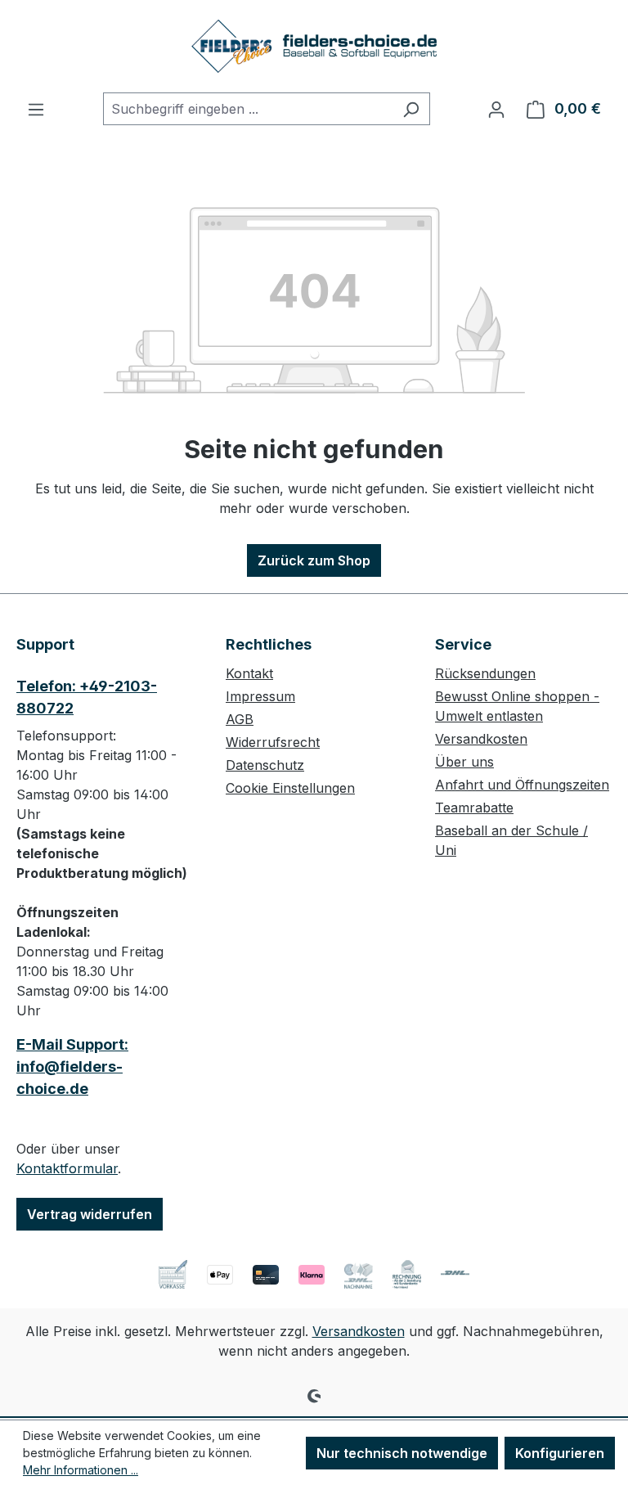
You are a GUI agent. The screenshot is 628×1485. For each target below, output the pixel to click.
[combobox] (247, 108)
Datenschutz (265, 765)
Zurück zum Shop (314, 560)
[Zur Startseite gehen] (314, 46)
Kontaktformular (67, 1168)
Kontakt (249, 673)
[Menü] (36, 108)
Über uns (464, 762)
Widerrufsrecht (273, 742)
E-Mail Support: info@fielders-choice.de (72, 1066)
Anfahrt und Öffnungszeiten (522, 784)
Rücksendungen (485, 673)
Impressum (260, 696)
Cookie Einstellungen (290, 788)
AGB (239, 719)
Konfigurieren (559, 1453)
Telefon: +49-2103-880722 (86, 697)
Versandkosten (481, 739)
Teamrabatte (474, 807)
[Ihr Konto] (496, 108)
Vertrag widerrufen (89, 1214)
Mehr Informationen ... (80, 1470)
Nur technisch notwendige (401, 1453)
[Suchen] (411, 108)
